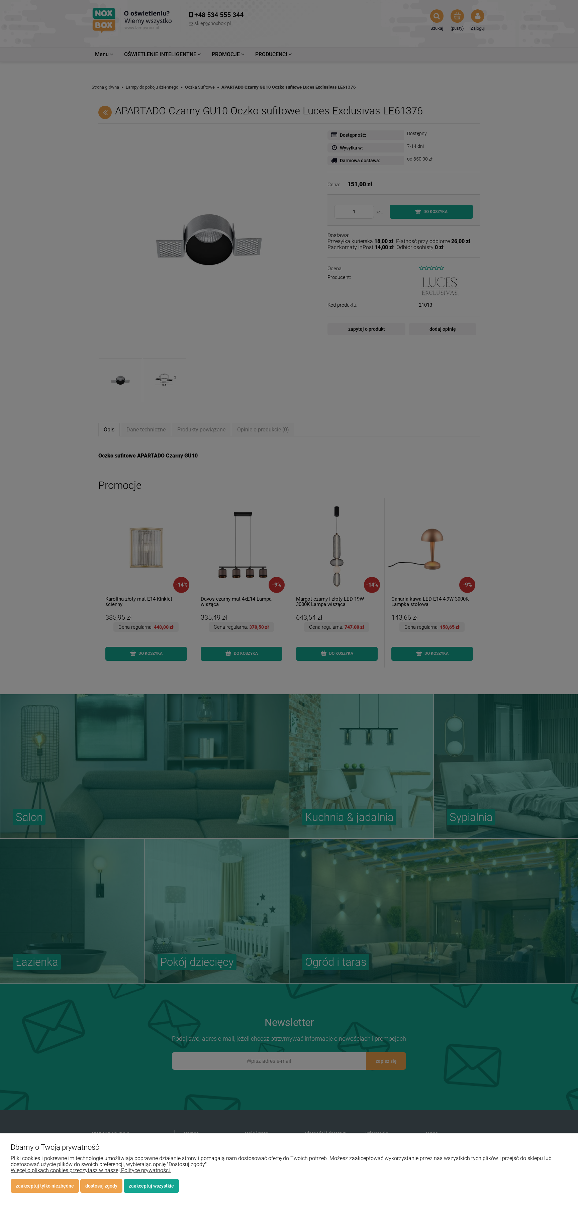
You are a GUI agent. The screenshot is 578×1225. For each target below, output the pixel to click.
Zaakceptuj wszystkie (151, 1186)
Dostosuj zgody (101, 1186)
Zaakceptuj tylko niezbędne (45, 1186)
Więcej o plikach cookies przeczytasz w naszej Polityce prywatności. (91, 1170)
